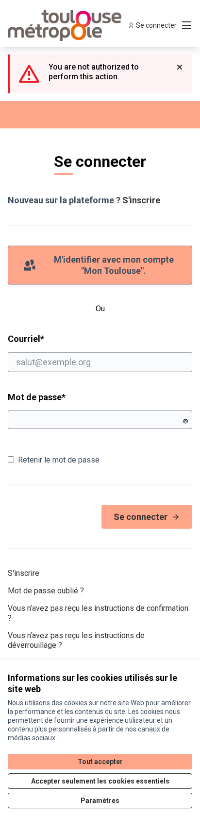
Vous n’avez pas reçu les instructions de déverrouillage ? (76, 640)
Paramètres (100, 800)
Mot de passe (37, 397)
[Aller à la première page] (76, 25)
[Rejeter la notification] (179, 67)
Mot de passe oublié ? (46, 590)
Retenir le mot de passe (59, 459)
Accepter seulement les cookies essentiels (100, 781)
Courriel (63, 338)
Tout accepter (100, 762)
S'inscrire (141, 200)
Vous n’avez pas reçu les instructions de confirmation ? (98, 613)
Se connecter (140, 517)
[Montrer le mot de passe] (185, 421)
